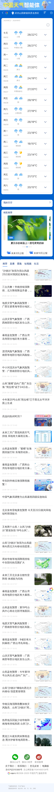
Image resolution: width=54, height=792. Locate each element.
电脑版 (45, 766)
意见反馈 (34, 766)
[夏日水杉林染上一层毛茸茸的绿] (27, 228)
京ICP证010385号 (14, 769)
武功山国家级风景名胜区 (27, 13)
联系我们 (22, 766)
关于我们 (9, 766)
